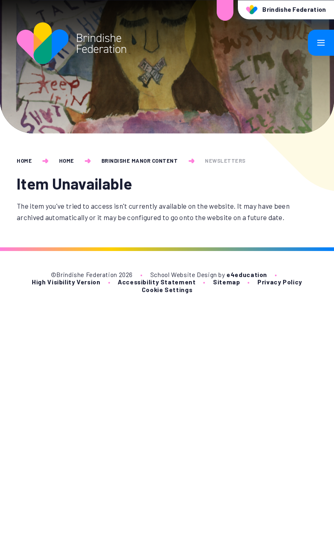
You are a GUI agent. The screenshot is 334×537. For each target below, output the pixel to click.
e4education (246, 274)
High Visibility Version (66, 282)
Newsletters (225, 160)
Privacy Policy (279, 282)
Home (24, 160)
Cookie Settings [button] (167, 289)
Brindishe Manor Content (139, 160)
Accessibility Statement (157, 282)
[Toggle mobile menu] (321, 43)
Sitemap (226, 282)
